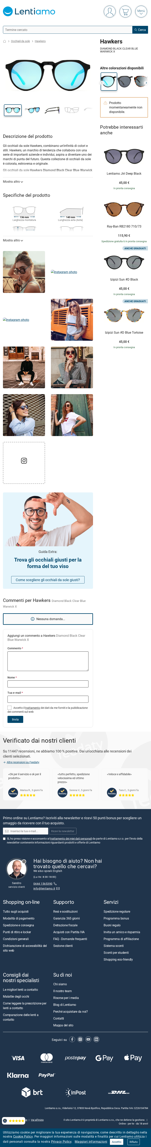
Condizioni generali (16, 939)
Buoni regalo (112, 925)
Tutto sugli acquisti (16, 911)
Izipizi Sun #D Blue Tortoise (124, 332)
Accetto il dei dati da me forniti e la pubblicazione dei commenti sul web (47, 709)
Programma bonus (116, 918)
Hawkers (40, 41)
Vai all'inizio (37, 1120)
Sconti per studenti (116, 952)
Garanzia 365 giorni (66, 918)
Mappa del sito (63, 1025)
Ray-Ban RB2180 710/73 (124, 226)
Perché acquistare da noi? (70, 1011)
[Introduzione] (4, 41)
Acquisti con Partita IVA (69, 932)
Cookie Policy (23, 1136)
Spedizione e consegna (18, 925)
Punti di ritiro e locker (17, 932)
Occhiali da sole (20, 41)
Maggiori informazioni (91, 1141)
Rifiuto (134, 1142)
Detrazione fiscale (65, 925)
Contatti (58, 1018)
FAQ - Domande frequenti (70, 939)
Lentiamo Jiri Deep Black (124, 173)
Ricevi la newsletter (62, 831)
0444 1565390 (42, 883)
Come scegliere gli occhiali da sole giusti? (48, 579)
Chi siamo (60, 984)
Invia (15, 719)
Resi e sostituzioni (65, 911)
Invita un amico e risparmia (122, 932)
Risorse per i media (66, 997)
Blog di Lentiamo (64, 1004)
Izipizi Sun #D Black (124, 279)
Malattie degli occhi (16, 996)
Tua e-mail (15, 693)
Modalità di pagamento (18, 918)
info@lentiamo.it (44, 888)
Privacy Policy (61, 1141)
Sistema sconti (114, 945)
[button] (13, 110)
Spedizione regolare (117, 911)
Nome (12, 677)
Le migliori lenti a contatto (20, 989)
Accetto (116, 1142)
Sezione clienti (63, 945)
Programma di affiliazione (121, 939)
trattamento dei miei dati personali (71, 838)
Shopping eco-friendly (118, 959)
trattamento (32, 708)
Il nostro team (62, 991)
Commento (15, 648)
